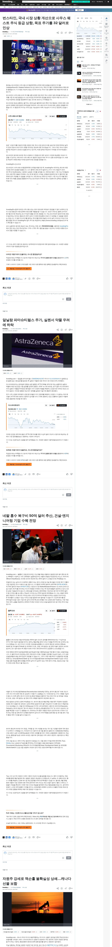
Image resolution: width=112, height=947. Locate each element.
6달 (18, 125)
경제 (20, 7)
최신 (5, 7)
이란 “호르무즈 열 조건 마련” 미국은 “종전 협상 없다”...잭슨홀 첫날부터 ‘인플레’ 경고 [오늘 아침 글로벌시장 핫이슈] (91, 81)
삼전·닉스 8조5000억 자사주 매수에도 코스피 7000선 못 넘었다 (91, 73)
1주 (12, 125)
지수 (82, 18)
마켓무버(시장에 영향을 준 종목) (85, 112)
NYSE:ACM (61, 584)
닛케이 (78, 49)
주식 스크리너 (59, 4)
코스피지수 (79, 36)
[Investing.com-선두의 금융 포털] (9, 1)
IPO (49, 7)
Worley (8, 743)
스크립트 (77, 7)
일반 (52, 7)
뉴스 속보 (15, 7)
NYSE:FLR (24, 586)
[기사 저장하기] (62, 33)
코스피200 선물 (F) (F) (82, 38)
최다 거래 (79, 116)
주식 (91, 18)
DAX (78, 46)
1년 (21, 125)
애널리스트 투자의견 (65, 7)
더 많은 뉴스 (89, 104)
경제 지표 (30, 7)
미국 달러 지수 (80, 51)
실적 (73, 7)
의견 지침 (5, 303)
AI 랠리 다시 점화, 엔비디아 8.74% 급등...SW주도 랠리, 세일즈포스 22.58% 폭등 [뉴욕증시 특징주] (91, 97)
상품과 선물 (35, 7)
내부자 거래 (57, 7)
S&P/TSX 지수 (52, 945)
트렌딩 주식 (80, 170)
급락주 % (91, 116)
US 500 (79, 41)
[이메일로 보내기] (34, 278)
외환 (41, 7)
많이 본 (10, 7)
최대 (28, 125)
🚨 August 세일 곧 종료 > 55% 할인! (81, 1)
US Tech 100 (80, 44)
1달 (15, 125)
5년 (24, 125)
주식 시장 (24, 7)
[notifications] (105, 1)
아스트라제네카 (54, 379)
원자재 (86, 18)
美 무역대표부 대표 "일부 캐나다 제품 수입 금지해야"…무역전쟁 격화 (91, 89)
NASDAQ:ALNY (38, 379)
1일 (9, 125)
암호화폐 (45, 7)
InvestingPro (64, 226)
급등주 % (85, 116)
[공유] (58, 33)
